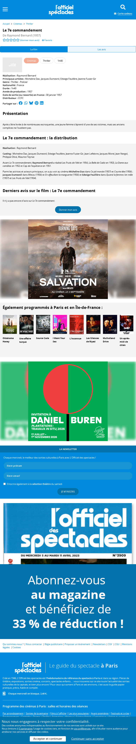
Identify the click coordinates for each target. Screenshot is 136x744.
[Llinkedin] (41, 103)
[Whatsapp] (26, 103)
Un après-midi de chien (125, 342)
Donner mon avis (68, 209)
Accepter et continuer (47, 739)
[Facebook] (20, 103)
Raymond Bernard (26, 75)
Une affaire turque (25, 340)
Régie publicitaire (54, 644)
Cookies (16, 647)
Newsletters (99, 644)
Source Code (42, 338)
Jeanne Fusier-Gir (87, 78)
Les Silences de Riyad (92, 340)
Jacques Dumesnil (50, 78)
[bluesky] (31, 103)
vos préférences (82, 728)
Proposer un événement (77, 644)
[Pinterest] (36, 103)
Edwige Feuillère (68, 78)
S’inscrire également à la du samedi (34, 484)
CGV (110, 644)
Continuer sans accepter (87, 739)
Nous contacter (34, 644)
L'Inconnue (75, 338)
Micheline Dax (32, 78)
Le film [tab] (33, 49)
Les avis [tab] (102, 49)
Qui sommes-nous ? (13, 644)
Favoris (48, 40)
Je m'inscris (68, 491)
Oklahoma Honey (8, 340)
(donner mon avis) (29, 40)
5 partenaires (26, 728)
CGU (117, 644)
